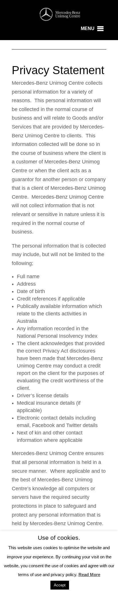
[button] (88, 28)
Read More (89, 574)
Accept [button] (60, 585)
